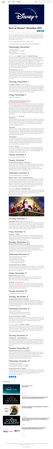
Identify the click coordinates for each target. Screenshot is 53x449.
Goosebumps (11, 146)
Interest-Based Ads (44, 443)
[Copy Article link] (43, 31)
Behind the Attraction (13, 56)
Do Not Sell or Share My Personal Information (25, 444)
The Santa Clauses (12, 188)
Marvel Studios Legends (13, 116)
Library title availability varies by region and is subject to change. (21, 41)
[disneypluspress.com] (3, 2)
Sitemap (33, 444)
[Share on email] (41, 31)
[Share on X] (39, 31)
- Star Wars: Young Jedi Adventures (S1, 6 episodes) (18, 175)
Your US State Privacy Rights (28, 443)
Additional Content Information (14, 443)
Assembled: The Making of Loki (15, 324)
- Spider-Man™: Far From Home (15, 97)
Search (50, 2)
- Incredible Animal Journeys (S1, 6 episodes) (17, 293)
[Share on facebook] (38, 31)
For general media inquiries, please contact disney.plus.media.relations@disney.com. (25, 43)
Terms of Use (7, 443)
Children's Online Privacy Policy (37, 443)
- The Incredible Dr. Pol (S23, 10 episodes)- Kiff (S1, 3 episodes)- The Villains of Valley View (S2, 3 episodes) (17, 52)
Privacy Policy (21, 443)
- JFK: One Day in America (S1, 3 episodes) (17, 157)
